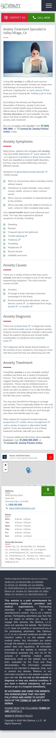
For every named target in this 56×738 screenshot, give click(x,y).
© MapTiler (35, 485)
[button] (28, 470)
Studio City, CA (11, 581)
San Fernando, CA (36, 588)
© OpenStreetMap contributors (46, 485)
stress (19, 303)
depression (24, 154)
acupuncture (9, 422)
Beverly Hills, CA (26, 581)
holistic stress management (33, 422)
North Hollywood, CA (17, 588)
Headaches (13, 247)
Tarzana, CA (21, 591)
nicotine (26, 306)
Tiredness (13, 240)
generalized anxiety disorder (31, 172)
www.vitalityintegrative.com (22, 508)
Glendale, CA (25, 584)
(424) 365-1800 (15, 504)
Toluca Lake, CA (35, 591)
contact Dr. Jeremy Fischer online (26, 130)
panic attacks (35, 90)
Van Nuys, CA (21, 594)
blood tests (22, 326)
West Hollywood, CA (37, 594)
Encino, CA (13, 584)
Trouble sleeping (16, 236)
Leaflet (29, 485)
